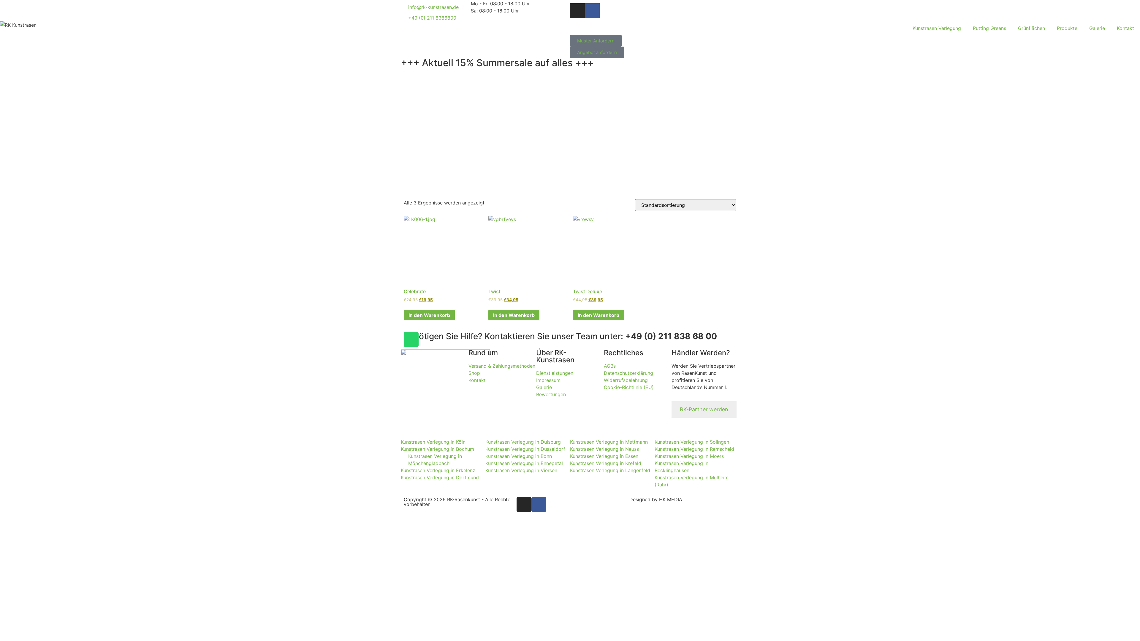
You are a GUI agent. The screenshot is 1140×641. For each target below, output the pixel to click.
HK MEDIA (670, 499)
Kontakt (1125, 28)
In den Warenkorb (429, 315)
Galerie (1097, 28)
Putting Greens (989, 28)
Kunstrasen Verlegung (937, 28)
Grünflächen (1031, 28)
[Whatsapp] (411, 339)
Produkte (1067, 28)
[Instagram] (577, 10)
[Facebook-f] (592, 10)
